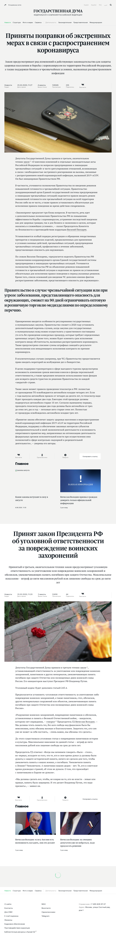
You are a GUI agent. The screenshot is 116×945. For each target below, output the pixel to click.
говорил (50, 721)
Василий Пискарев (76, 229)
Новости (8, 85)
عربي (106, 5)
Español (94, 5)
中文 (100, 5)
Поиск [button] (111, 5)
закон (26, 161)
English (86, 5)
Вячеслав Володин (85, 721)
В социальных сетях (14, 5)
